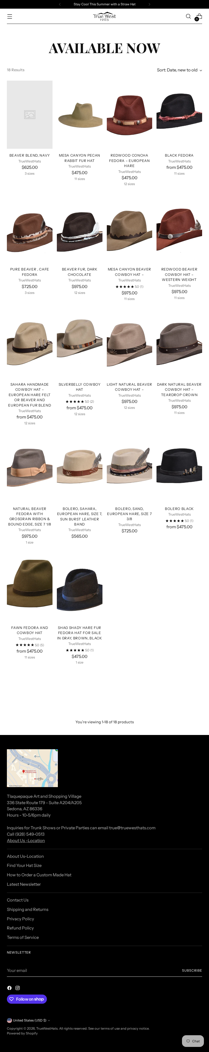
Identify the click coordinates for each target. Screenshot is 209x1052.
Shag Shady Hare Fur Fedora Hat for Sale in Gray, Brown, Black (79, 633)
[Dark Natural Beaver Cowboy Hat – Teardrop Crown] (179, 344)
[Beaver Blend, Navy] (30, 115)
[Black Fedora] (179, 115)
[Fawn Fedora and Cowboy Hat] (30, 587)
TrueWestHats (47, 1028)
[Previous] (60, 4)
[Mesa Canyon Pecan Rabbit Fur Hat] (79, 115)
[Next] (149, 4)
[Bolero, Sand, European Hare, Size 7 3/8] (129, 468)
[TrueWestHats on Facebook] (10, 988)
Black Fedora (179, 155)
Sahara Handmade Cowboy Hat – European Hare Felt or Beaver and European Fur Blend (29, 394)
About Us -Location (26, 840)
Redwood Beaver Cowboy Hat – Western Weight (179, 274)
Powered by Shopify (22, 1033)
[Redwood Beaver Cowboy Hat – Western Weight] (179, 228)
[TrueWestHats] (104, 16)
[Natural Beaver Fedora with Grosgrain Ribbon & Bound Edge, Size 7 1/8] (30, 468)
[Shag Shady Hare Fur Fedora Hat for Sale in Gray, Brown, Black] (79, 587)
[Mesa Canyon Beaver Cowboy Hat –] (129, 228)
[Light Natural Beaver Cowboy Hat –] (129, 344)
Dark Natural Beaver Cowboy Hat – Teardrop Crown (179, 389)
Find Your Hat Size (24, 865)
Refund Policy (20, 927)
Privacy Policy (20, 918)
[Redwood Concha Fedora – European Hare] (129, 115)
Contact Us (18, 900)
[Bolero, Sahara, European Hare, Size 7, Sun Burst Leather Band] (79, 468)
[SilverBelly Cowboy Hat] (79, 344)
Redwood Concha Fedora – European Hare (129, 160)
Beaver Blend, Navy (29, 155)
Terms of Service (23, 937)
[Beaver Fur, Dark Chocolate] (79, 228)
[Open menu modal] (9, 16)
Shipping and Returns (27, 909)
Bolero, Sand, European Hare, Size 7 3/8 (129, 514)
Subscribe (192, 970)
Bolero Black (179, 509)
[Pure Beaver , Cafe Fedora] (30, 228)
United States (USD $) (29, 1020)
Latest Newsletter (24, 884)
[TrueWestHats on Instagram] (18, 988)
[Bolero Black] (179, 468)
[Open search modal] (188, 16)
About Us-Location (25, 856)
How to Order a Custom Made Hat (39, 874)
